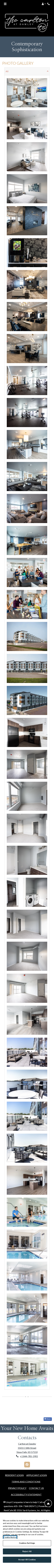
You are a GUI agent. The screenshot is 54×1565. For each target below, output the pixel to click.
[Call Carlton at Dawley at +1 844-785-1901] (49, 4)
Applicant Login (36, 1475)
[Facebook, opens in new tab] (27, 1464)
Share (48, 1419)
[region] (27, 1538)
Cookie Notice (10, 1537)
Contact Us (36, 1488)
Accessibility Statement (26, 1494)
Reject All (27, 1551)
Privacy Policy (17, 1488)
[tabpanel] (27, 732)
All (7, 71)
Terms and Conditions (26, 1481)
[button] (43, 4)
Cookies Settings (27, 1543)
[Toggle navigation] (5, 4)
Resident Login (14, 1475)
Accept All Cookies (27, 1559)
